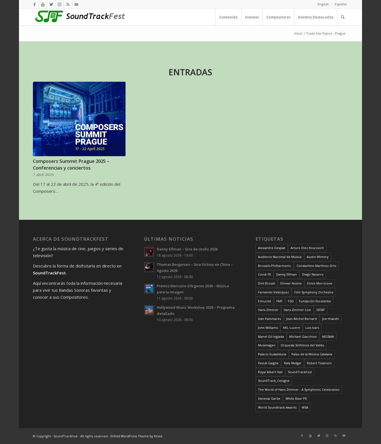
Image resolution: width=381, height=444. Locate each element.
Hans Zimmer (268, 310)
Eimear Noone (291, 283)
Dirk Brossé (266, 283)
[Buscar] (342, 17)
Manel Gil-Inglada (271, 336)
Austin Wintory (318, 257)
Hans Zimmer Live (297, 310)
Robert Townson (319, 363)
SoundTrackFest (300, 372)
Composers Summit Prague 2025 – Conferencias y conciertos (71, 164)
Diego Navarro (313, 274)
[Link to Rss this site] (68, 4)
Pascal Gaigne (268, 363)
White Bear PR (296, 398)
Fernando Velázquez (273, 292)
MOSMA (328, 336)
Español (341, 4)
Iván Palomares (269, 319)
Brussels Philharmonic (274, 266)
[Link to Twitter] (51, 4)
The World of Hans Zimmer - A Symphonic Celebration (298, 389)
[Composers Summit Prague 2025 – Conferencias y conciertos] (79, 119)
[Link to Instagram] (60, 4)
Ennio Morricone (319, 283)
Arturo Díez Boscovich (307, 248)
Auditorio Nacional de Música (280, 257)
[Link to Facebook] (34, 4)
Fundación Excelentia (315, 301)
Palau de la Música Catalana (311, 354)
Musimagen (266, 345)
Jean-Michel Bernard (301, 319)
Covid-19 (264, 274)
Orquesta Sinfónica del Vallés (302, 345)
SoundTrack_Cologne (274, 380)
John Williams (268, 327)
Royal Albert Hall (270, 372)
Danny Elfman (286, 274)
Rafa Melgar (293, 363)
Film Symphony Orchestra (313, 292)
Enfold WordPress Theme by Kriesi (136, 436)
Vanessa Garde (269, 398)
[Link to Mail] (76, 4)
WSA (305, 407)
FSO (291, 301)
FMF (279, 301)
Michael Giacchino (303, 336)
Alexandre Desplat (271, 248)
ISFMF (320, 310)
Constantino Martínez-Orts (316, 266)
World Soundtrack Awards (277, 407)
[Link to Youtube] (43, 4)
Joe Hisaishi (330, 319)
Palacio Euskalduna (272, 354)
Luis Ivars (312, 327)
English (323, 4)
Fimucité (264, 301)
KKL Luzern (291, 327)
